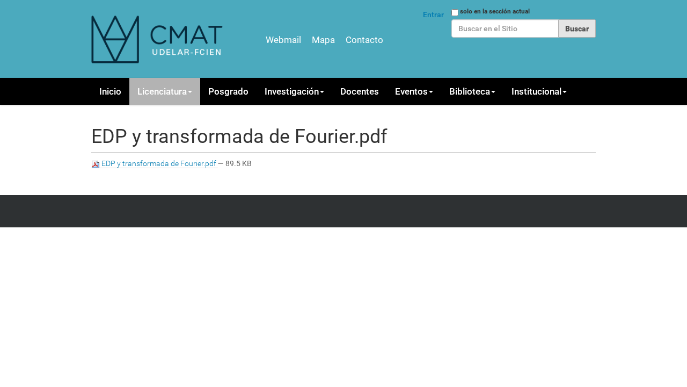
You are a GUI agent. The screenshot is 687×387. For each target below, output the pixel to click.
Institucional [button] (536, 91)
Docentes (359, 91)
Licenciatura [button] (162, 91)
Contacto (364, 39)
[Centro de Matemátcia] (158, 39)
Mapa (323, 39)
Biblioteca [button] (469, 91)
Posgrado (228, 91)
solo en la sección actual (495, 11)
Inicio (110, 91)
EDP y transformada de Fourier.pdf (159, 163)
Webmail (283, 39)
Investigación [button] (292, 91)
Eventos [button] (411, 91)
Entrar (433, 14)
